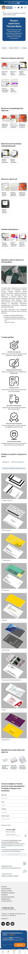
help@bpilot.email (6, 866)
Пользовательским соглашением (11, 851)
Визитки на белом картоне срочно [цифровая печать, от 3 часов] (5, 73)
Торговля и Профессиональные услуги (13, 468)
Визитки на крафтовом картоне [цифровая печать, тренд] (5, 125)
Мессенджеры (4, 909)
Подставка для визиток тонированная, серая (14, 767)
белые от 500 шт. (14, 48)
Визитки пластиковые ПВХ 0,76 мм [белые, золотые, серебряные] (14, 244)
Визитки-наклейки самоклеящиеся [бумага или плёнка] (5, 244)
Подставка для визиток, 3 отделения (22, 767)
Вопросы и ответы (6, 891)
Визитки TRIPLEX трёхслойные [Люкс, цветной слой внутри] (14, 161)
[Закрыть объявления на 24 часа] (26, 2)
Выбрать (14, 487)
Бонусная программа (7, 897)
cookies (11, 937)
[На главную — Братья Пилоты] (7, 7)
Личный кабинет (6, 889)
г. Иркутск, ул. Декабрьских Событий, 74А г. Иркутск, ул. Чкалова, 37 (13, 914)
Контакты (4, 887)
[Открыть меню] (25, 7)
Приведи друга (5, 899)
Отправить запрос (14, 854)
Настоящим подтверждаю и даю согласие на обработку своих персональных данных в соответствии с (13, 843)
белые (4, 48)
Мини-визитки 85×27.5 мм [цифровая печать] (13, 90)
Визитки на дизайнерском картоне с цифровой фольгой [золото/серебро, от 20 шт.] (22, 125)
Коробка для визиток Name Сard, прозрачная (5, 767)
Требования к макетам (8, 893)
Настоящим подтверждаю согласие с (12, 850)
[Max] (21, 7)
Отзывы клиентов (6, 901)
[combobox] (18, 462)
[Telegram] (18, 7)
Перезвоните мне (12, 909)
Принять (20, 945)
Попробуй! (4, 895)
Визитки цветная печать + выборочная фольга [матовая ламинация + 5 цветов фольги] (5, 194)
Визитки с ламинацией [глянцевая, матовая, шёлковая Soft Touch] (5, 90)
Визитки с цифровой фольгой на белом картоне (14, 194)
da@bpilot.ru (4, 918)
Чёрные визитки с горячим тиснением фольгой (5, 211)
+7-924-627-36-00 (6, 874)
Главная (3, 11)
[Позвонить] (15, 7)
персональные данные (8, 939)
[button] (14, 2)
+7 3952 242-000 (7, 908)
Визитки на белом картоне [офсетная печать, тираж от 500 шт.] (13, 73)
